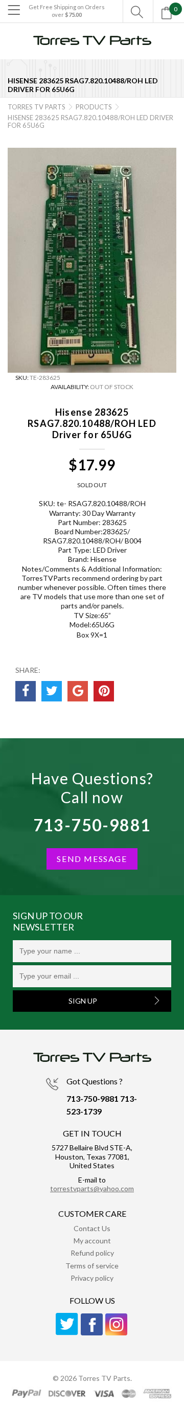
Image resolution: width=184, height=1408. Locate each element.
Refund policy (92, 1252)
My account (92, 1240)
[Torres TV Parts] (92, 45)
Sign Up (82, 1000)
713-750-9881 (92, 825)
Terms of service (92, 1265)
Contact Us (92, 1228)
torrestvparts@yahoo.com (92, 1188)
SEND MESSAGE (92, 859)
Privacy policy (92, 1278)
